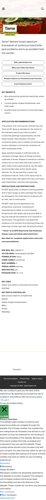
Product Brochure (23, 73)
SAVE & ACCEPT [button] (7, 498)
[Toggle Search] (42, 8)
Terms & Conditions (11, 378)
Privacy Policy (25, 378)
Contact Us (22, 382)
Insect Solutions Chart (23, 84)
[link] (20, 8)
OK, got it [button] (5, 400)
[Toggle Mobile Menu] (3, 8)
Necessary (7, 466)
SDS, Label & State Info (23, 62)
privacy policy (35, 397)
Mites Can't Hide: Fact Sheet (23, 68)
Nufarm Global (37, 378)
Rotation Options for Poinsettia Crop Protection (23, 78)
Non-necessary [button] (7, 492)
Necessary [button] (5, 463)
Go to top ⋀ (17, 369)
